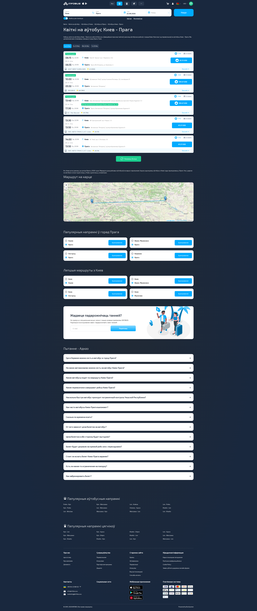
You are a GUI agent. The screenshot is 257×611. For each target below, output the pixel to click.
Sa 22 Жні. (67, 46)
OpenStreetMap (182, 220)
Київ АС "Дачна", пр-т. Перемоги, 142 (101, 58)
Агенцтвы (133, 568)
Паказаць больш (130, 159)
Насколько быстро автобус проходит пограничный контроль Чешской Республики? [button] (106, 397)
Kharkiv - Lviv (167, 508)
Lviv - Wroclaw (68, 511)
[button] (141, 4)
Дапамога (66, 564)
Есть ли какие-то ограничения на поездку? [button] (86, 466)
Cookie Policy (167, 564)
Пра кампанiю (68, 561)
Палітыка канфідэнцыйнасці (172, 561)
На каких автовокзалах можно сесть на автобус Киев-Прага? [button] (95, 368)
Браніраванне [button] (117, 242)
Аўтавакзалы (134, 561)
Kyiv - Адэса (100, 532)
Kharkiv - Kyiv (101, 539)
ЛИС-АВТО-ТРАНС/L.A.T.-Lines (79, 132)
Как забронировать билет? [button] (79, 476)
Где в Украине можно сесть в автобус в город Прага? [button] (91, 358)
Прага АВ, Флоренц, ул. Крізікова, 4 (102, 65)
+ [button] (66, 185)
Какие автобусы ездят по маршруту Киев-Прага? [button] (89, 377)
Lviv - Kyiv (133, 539)
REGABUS (71, 90)
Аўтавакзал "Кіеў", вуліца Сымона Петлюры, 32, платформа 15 (110, 79)
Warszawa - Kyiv (102, 511)
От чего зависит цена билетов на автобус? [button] (86, 427)
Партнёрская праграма (104, 564)
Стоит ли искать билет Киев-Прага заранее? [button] (87, 456)
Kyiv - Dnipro (100, 535)
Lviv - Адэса (166, 532)
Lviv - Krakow (134, 504)
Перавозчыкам (101, 557)
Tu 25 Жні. (95, 46)
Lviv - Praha (166, 504)
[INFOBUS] (71, 3)
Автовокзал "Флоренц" (98, 86)
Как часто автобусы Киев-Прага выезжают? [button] (87, 407)
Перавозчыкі (134, 564)
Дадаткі (99, 568)
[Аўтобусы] (119, 4)
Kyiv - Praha (67, 508)
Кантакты (67, 582)
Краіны (132, 557)
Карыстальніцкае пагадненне (173, 557)
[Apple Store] (83, 3)
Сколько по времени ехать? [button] (79, 417)
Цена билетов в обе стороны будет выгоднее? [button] (88, 436)
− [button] (66, 188)
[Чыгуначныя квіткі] (127, 4)
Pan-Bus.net (75, 113)
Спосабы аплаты (135, 575)
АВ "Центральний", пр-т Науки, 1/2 (101, 120)
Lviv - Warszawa (102, 508)
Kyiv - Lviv (66, 532)
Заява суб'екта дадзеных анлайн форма (176, 568)
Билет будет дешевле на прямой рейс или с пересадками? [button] (94, 446)
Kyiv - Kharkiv (67, 539)
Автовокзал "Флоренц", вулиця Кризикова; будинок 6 (108, 127)
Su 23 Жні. (76, 46)
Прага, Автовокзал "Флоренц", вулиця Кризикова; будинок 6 (110, 108)
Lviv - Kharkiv (167, 511)
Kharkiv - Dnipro (135, 532)
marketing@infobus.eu (74, 594)
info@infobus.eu (72, 591)
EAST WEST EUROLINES (77, 69)
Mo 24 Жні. (85, 46)
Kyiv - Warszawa (102, 504)
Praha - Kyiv (67, 504)
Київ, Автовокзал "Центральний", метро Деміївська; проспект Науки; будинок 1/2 (116, 101)
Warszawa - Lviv (135, 511)
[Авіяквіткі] (134, 4)
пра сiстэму (67, 557)
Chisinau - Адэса (135, 508)
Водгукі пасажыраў (136, 572)
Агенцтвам (100, 561)
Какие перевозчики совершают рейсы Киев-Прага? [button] (90, 387)
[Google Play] (86, 3)
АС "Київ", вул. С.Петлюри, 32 (99, 139)
